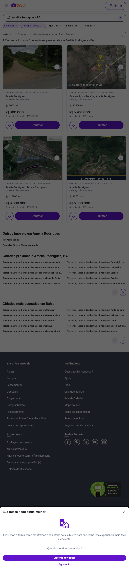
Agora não (64, 564)
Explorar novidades (64, 557)
